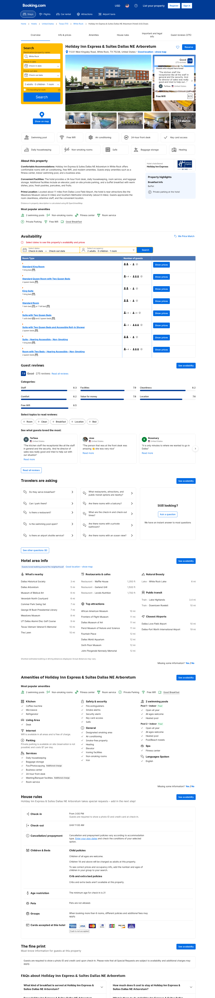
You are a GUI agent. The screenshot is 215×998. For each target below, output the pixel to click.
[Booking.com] (34, 6)
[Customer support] (136, 5)
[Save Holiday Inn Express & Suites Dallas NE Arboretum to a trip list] (177, 47)
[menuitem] (28, 14)
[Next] (192, 81)
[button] (41, 84)
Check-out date (30, 71)
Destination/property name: (37, 52)
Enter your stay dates (86, 838)
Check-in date (29, 62)
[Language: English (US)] (127, 5)
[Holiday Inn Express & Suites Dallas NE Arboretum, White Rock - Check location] (66, 52)
